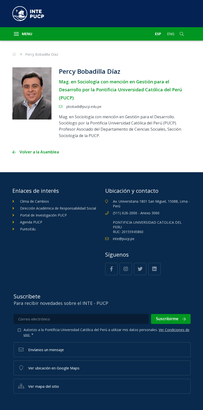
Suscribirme (167, 318)
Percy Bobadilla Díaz (41, 54)
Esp (158, 33)
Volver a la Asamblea (39, 152)
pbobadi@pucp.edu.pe (84, 106)
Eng (170, 33)
